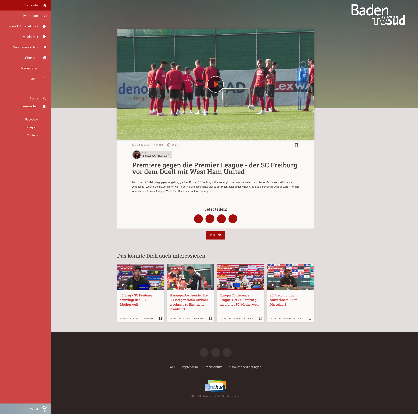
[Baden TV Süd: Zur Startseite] (378, 14)
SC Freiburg (127, 268)
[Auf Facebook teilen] (198, 218)
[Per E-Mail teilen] (232, 218)
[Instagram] (215, 352)
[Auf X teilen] (209, 218)
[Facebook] (204, 352)
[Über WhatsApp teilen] (221, 218)
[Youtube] (227, 352)
